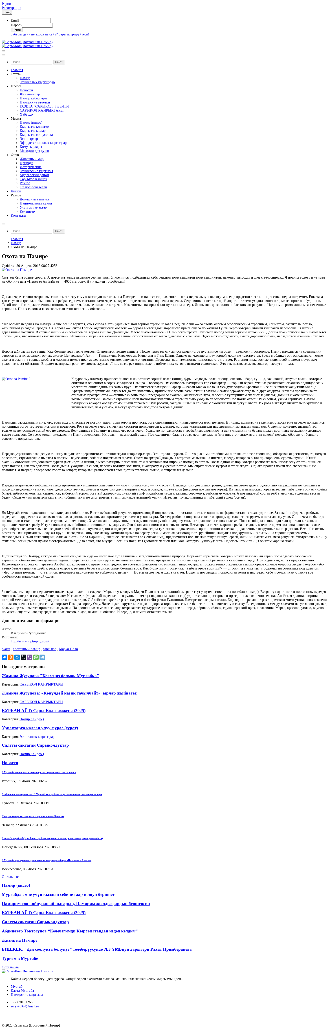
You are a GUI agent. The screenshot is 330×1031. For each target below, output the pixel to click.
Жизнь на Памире (19, 940)
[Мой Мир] (17, 657)
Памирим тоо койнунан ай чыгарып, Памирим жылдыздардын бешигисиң (76, 903)
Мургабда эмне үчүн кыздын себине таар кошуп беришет (58, 894)
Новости (10, 762)
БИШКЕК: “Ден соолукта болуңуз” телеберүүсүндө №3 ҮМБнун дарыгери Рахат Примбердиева (97, 949)
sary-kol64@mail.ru (25, 1006)
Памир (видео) (16, 885)
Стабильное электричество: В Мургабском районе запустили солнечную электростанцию (52, 794)
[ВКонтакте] (4, 657)
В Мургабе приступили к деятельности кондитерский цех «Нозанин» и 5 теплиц (46, 860)
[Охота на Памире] (17, 270)
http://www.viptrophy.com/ (30, 641)
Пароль (16, 25)
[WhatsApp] (36, 657)
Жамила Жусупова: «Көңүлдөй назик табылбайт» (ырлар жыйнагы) (69, 693)
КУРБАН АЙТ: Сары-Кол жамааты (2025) (44, 710)
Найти (59, 62)
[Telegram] (42, 657)
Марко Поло (68, 649)
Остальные (10, 877)
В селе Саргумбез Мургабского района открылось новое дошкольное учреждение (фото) (52, 838)
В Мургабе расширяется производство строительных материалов (39, 772)
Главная (17, 239)
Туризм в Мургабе (20, 958)
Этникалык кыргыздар (37, 737)
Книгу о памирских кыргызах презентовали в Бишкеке (33, 816)
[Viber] (29, 657)
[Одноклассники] (10, 657)
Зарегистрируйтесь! (74, 34)
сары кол (49, 649)
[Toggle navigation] (3, 51)
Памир (16, 243)
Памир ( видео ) (32, 719)
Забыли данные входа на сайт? (34, 34)
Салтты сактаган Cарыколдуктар (35, 745)
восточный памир (26, 649)
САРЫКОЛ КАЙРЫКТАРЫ (41, 684)
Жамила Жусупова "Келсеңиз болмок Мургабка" (50, 675)
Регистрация (11, 8)
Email (15, 20)
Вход (7, 12)
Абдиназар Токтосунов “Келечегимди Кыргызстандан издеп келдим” (70, 931)
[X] (23, 657)
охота (6, 649)
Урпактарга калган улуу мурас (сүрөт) (40, 727)
